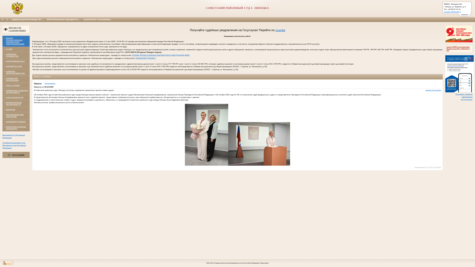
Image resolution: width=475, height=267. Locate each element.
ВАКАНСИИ (10, 110)
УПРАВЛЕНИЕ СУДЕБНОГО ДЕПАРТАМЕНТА (17, 92)
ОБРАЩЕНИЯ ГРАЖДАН (16, 122)
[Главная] (2, 19)
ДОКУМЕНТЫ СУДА (14, 66)
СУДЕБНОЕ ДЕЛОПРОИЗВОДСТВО (15, 72)
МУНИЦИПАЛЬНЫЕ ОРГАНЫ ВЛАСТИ (14, 104)
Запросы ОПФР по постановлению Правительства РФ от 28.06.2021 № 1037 (458, 49)
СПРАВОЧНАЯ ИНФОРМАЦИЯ (12, 79)
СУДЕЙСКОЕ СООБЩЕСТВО (12, 55)
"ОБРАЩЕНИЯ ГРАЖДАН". (145, 58)
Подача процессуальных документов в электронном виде (15, 41)
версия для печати (433, 90)
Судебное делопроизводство (26, 20)
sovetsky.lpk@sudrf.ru (452, 12)
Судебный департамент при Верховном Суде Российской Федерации (14, 145)
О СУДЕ (9, 49)
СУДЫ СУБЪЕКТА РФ (14, 98)
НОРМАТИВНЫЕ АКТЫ (15, 61)
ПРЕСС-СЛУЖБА (13, 86)
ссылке (280, 30)
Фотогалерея (50, 83)
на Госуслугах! (467, 99)
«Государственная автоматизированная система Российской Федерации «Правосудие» (241, 263)
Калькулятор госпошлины (97, 20)
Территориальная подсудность (62, 20)
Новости (38, 83)
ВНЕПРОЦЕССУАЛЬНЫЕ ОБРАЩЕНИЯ (16, 128)
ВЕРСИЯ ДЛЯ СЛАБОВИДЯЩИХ (17, 29)
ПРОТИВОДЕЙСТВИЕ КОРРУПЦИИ (15, 116)
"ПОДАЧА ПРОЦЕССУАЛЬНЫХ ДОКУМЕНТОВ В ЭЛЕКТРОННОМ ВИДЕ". (160, 55)
